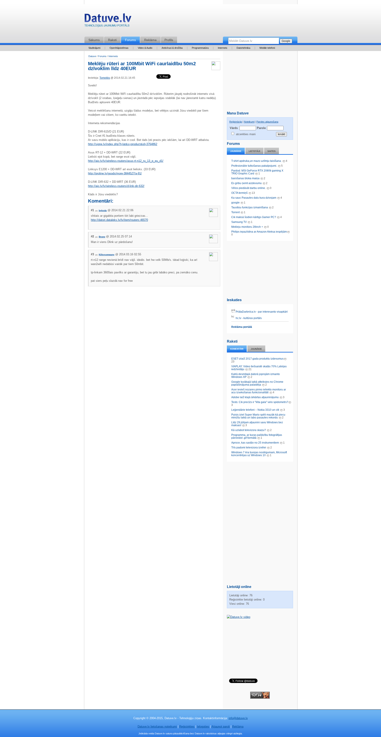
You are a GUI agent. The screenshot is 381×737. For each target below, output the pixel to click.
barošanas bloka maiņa (245, 178)
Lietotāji (254, 151)
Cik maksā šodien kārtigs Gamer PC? (253, 217)
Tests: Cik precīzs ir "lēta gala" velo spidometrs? (259, 402)
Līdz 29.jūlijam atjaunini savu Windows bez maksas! (257, 424)
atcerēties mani (246, 134)
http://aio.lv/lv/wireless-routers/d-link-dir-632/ (116, 186)
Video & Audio (145, 48)
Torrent (235, 212)
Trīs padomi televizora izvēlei (248, 447)
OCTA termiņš (239, 192)
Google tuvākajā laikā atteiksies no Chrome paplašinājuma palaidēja (257, 383)
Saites (271, 151)
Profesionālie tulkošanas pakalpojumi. (254, 165)
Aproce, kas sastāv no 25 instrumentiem (255, 442)
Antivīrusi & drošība (172, 48)
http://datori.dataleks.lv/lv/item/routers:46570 (119, 220)
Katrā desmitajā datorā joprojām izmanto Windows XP (255, 376)
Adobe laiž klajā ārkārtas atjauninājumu (255, 397)
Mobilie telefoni (267, 48)
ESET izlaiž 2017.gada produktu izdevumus (257, 358)
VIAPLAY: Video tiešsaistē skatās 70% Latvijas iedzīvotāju (259, 368)
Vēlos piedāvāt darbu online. (248, 188)
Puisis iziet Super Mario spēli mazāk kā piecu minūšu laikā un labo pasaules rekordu (258, 416)
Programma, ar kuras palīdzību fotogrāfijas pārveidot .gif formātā (256, 436)
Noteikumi (249, 121)
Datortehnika (243, 48)
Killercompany (106, 254)
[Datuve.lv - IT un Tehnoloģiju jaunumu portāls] (108, 21)
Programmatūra (200, 48)
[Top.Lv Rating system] (260, 697)
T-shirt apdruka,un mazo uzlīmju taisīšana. (256, 160)
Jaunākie (235, 151)
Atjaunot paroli (220, 726)
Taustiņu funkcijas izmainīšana (249, 207)
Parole (261, 128)
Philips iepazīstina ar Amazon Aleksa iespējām (259, 231)
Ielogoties (203, 726)
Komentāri (236, 349)
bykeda (103, 210)
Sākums (94, 40)
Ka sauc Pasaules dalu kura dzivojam (253, 197)
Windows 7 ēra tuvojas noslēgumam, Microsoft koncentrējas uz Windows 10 (259, 454)
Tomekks (104, 77)
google (235, 202)
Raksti (112, 40)
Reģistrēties (186, 726)
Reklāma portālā (241, 326)
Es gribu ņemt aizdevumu (246, 183)
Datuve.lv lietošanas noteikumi (157, 726)
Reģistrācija (235, 121)
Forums (130, 40)
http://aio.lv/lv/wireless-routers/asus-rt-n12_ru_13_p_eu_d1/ (125, 160)
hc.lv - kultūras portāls (248, 318)
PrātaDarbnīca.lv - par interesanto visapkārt (261, 311)
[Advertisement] (260, 268)
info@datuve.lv (238, 718)
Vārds (234, 128)
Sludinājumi (94, 48)
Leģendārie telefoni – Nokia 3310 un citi (255, 409)
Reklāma (150, 40)
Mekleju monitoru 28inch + (247, 226)
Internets (222, 48)
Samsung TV (239, 222)
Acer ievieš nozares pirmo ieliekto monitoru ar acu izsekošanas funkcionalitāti (258, 391)
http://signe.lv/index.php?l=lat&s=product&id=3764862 (122, 144)
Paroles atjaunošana (267, 121)
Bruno (102, 236)
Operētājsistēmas (119, 48)
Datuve (92, 56)
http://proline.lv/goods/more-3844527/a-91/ (115, 173)
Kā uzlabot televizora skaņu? (248, 430)
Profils (168, 40)
